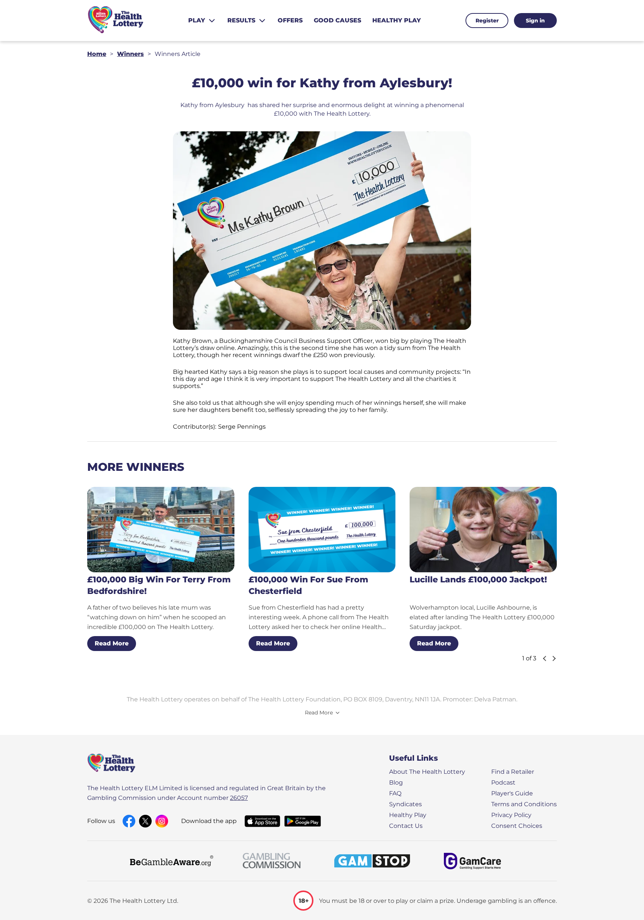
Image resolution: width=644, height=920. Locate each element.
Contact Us (406, 825)
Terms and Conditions (524, 804)
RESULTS (241, 20)
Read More (112, 643)
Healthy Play (407, 815)
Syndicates (405, 804)
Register (487, 20)
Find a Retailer (512, 771)
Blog (396, 782)
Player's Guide (512, 793)
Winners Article (178, 53)
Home (96, 53)
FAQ (395, 793)
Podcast (503, 782)
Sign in (535, 20)
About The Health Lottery (427, 771)
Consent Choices (516, 825)
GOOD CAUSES (337, 20)
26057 (239, 797)
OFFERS (290, 20)
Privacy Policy (511, 815)
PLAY (196, 20)
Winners (130, 53)
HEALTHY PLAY (396, 20)
